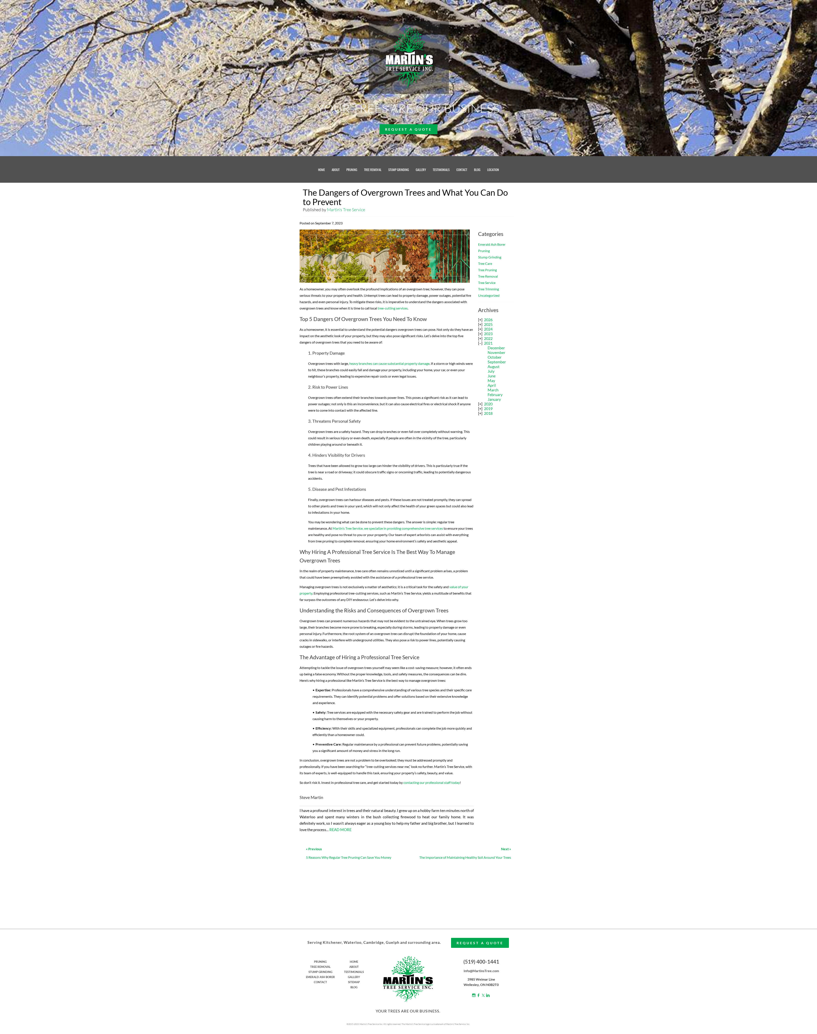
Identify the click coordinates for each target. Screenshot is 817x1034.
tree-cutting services (393, 308)
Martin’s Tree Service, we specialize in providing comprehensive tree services (388, 528)
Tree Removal (488, 276)
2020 (488, 404)
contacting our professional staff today (431, 782)
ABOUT (336, 169)
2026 (488, 319)
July (491, 371)
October (494, 357)
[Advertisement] (495, 487)
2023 (488, 333)
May (491, 380)
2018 (488, 413)
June (492, 376)
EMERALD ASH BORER (320, 977)
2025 (488, 324)
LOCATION (493, 169)
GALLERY (421, 169)
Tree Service (487, 283)
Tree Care (485, 263)
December (496, 347)
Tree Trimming (488, 289)
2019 (488, 408)
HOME (321, 169)
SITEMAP (354, 982)
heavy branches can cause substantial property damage (389, 363)
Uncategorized (489, 295)
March (493, 390)
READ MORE (340, 829)
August (494, 366)
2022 (488, 338)
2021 (488, 343)
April (492, 385)
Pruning (484, 251)
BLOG (477, 169)
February (495, 394)
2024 (488, 329)
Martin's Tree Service (346, 209)
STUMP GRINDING (398, 169)
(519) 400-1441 (481, 961)
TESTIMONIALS (441, 169)
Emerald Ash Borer (492, 244)
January (494, 399)
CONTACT (461, 169)
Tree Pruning (487, 270)
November (496, 352)
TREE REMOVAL (372, 169)
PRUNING (351, 169)
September (497, 361)
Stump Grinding (489, 257)
